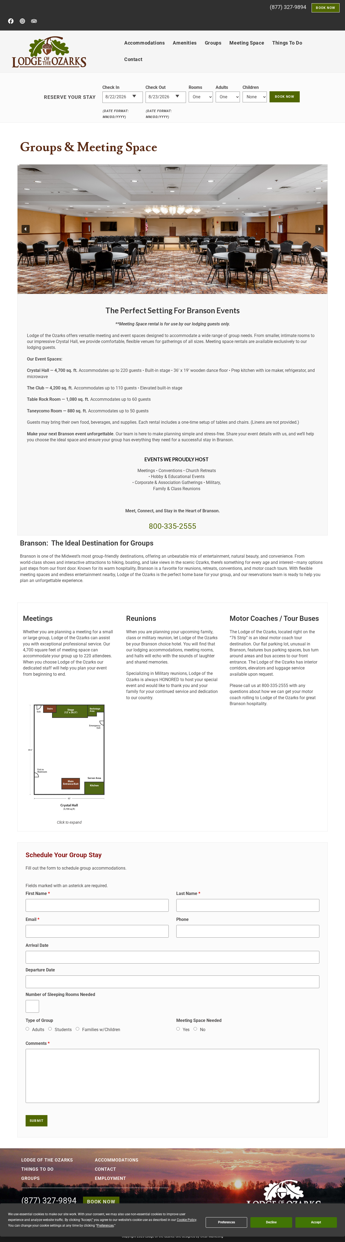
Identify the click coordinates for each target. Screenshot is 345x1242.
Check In (110, 87)
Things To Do (37, 1169)
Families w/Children (101, 1029)
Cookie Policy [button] (186, 1220)
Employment (110, 1178)
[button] (26, 229)
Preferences (226, 1222)
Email (32, 919)
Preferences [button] (105, 1225)
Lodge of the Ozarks (47, 1160)
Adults (222, 87)
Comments (38, 1043)
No (202, 1029)
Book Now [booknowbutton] (325, 8)
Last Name (188, 893)
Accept (316, 1222)
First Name (38, 893)
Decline (271, 1222)
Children (251, 87)
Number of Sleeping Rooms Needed (60, 994)
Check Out (155, 87)
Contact (105, 1169)
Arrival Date (37, 945)
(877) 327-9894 (288, 7)
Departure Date (40, 969)
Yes (186, 1029)
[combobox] (123, 97)
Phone (182, 919)
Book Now (101, 1201)
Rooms (195, 87)
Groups (30, 1178)
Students (63, 1029)
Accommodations (117, 1160)
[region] (172, 229)
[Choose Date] (137, 94)
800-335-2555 (172, 526)
